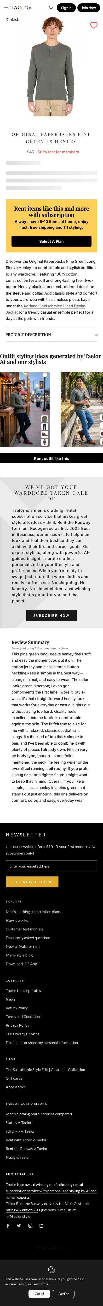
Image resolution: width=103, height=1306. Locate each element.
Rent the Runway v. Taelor (26, 1148)
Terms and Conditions (23, 1016)
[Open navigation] (6, 7)
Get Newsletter (32, 882)
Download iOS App (21, 963)
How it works (17, 920)
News (10, 999)
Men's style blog (19, 955)
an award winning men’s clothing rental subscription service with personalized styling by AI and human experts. (51, 1190)
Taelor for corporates (23, 990)
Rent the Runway (29, 1203)
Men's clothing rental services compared (39, 1113)
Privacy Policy (17, 1025)
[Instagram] (30, 1225)
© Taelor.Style (52, 1247)
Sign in (66, 8)
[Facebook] (8, 1225)
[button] (94, 25)
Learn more (40, 1284)
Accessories (16, 1086)
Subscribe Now (51, 615)
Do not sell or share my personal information (42, 1042)
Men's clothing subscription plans (33, 911)
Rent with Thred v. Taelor (26, 1140)
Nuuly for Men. (60, 1203)
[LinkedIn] (41, 1225)
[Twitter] (19, 1225)
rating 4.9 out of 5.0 (22, 1209)
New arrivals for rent (23, 946)
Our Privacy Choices (22, 1033)
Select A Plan (51, 241)
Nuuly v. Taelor (18, 1157)
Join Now (89, 8)
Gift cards (14, 1078)
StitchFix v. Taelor (20, 1131)
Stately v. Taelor (19, 1122)
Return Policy (17, 1007)
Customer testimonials (24, 929)
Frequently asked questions (28, 937)
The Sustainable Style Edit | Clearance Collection (45, 1069)
